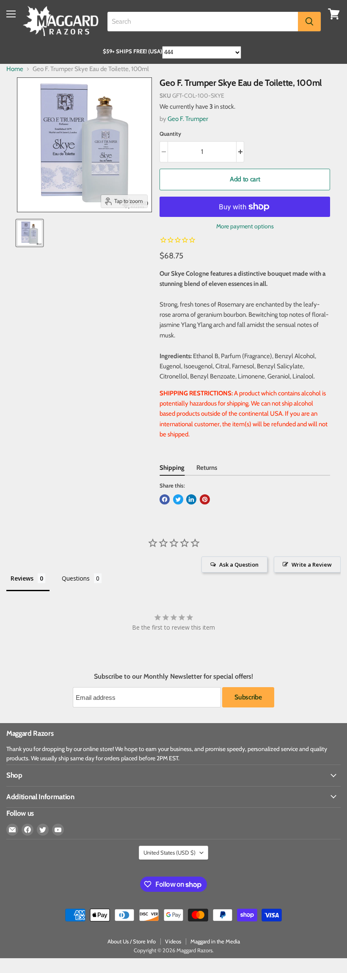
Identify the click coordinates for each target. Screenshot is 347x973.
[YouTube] (58, 830)
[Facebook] (27, 830)
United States (169, 852)
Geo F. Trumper (188, 119)
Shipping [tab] (172, 467)
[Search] (309, 21)
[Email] (12, 830)
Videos (173, 941)
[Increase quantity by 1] (241, 151)
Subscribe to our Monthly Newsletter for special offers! (173, 676)
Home (14, 69)
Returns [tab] (206, 467)
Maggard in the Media (215, 941)
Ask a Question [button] (239, 564)
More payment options (245, 226)
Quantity (170, 134)
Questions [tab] (76, 578)
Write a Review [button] (312, 564)
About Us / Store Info (131, 941)
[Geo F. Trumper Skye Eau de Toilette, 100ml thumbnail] (29, 233)
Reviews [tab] (22, 578)
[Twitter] (43, 830)
